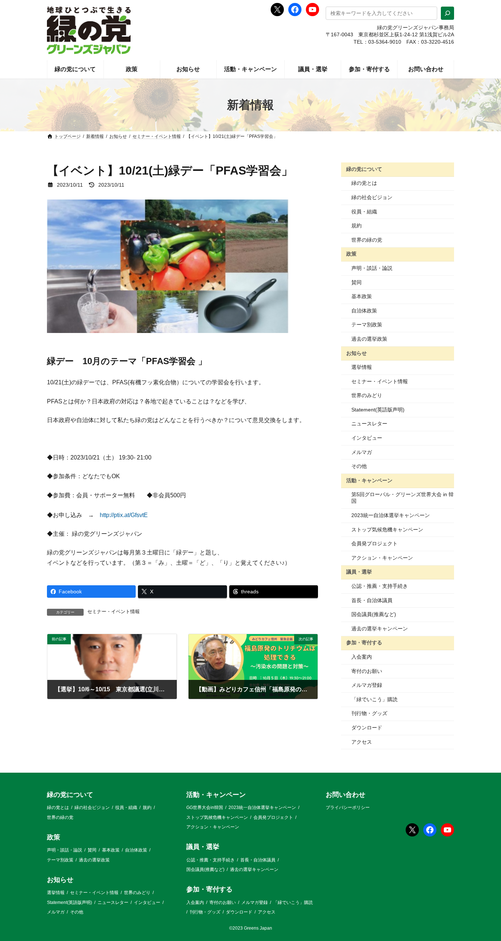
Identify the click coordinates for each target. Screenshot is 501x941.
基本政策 (361, 296)
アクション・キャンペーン (382, 558)
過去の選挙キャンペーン (379, 628)
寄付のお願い (366, 671)
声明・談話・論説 (371, 268)
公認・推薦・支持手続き (379, 586)
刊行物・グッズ (369, 713)
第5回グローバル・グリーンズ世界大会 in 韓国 (402, 497)
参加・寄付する (364, 642)
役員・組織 (364, 212)
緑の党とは (364, 183)
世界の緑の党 (366, 240)
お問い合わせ (345, 794)
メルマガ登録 (366, 685)
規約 (356, 225)
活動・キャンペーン (369, 480)
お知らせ (356, 353)
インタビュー (366, 438)
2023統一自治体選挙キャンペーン (390, 515)
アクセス (361, 742)
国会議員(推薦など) (373, 614)
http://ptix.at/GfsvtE (124, 515)
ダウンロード (366, 728)
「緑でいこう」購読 (374, 699)
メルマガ (361, 452)
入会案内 (361, 657)
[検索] (447, 13)
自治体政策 (364, 311)
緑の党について (364, 169)
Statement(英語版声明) (378, 410)
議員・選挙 (359, 572)
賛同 (356, 282)
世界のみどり (366, 395)
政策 (351, 254)
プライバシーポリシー (348, 807)
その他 (359, 466)
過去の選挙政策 (369, 339)
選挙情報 (361, 367)
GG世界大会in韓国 (204, 807)
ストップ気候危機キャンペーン (387, 529)
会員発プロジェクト (374, 543)
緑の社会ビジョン (371, 197)
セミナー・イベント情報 (113, 611)
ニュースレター (369, 423)
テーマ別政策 (366, 324)
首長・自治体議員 (371, 600)
